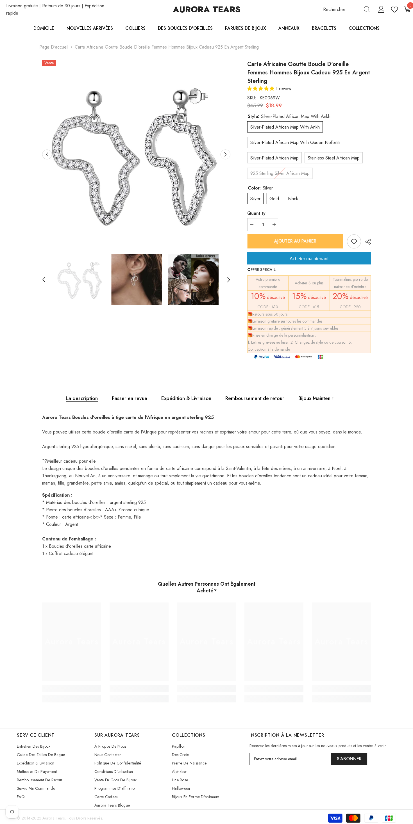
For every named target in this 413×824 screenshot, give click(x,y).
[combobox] (341, 9)
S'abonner (349, 758)
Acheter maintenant (309, 258)
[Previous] (47, 154)
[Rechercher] (347, 9)
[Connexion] (381, 9)
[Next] (225, 154)
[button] (261, 88)
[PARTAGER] (366, 241)
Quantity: (257, 213)
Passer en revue (129, 398)
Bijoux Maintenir (315, 398)
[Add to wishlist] (354, 241)
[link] (71, 688)
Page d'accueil (53, 47)
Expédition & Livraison (186, 398)
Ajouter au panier (295, 241)
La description (82, 398)
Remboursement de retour (254, 398)
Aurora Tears (53, 818)
